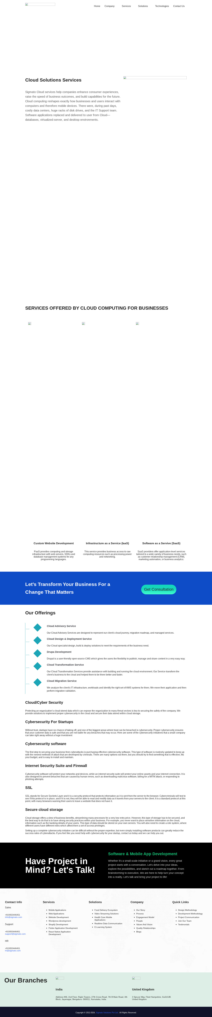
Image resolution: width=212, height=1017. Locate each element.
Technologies (162, 6)
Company (110, 6)
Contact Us (179, 6)
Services (126, 6)
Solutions (143, 6)
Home (97, 6)
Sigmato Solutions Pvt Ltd (107, 1013)
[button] (111, 6)
